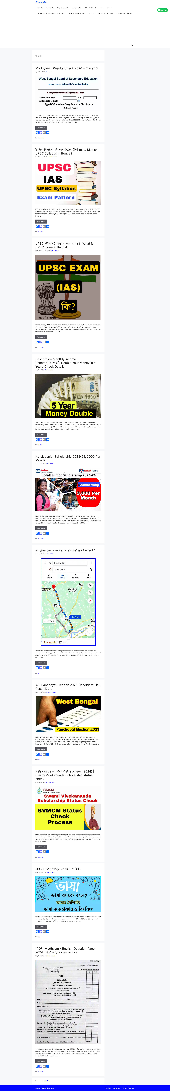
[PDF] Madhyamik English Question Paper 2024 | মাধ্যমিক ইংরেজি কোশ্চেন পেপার (65, 950)
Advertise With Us (90, 8)
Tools (90, 13)
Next (47, 1081)
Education (40, 138)
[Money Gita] (41, 2)
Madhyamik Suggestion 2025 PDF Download (51, 13)
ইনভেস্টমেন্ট (39, 445)
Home (102, 8)
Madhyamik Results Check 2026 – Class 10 (66, 68)
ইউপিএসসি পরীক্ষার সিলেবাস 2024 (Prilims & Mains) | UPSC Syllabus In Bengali (67, 151)
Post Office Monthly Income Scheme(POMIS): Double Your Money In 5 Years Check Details (65, 362)
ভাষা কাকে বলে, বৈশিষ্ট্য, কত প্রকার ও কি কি (58, 869)
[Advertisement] (85, 29)
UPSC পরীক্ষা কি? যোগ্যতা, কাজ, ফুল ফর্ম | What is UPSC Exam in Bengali (64, 245)
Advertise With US (128, 1088)
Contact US (116, 1088)
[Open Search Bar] (132, 45)
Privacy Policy (77, 8)
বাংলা (38, 673)
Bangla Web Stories (63, 8)
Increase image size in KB (125, 13)
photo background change (77, 13)
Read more (41, 128)
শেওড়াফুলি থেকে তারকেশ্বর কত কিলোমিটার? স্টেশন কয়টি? (65, 550)
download (110, 8)
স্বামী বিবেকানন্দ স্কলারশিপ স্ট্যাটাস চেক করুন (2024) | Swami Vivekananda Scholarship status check (64, 775)
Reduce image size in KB (105, 13)
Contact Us (49, 8)
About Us (40, 8)
